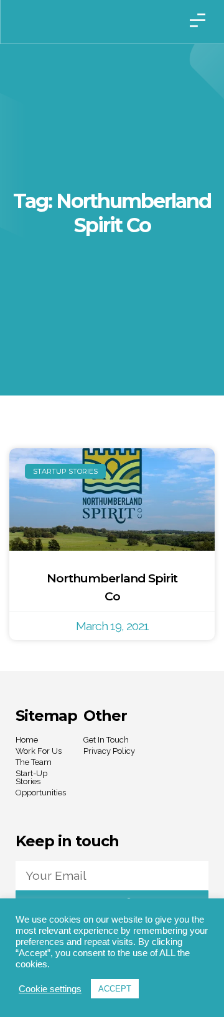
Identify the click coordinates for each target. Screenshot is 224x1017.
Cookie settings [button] (50, 989)
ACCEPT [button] (114, 988)
